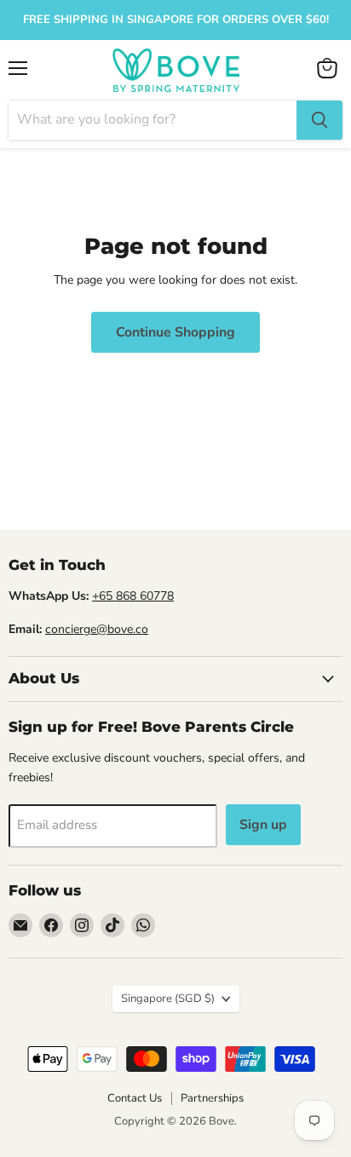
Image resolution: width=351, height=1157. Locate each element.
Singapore (168, 998)
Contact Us (134, 1098)
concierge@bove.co (96, 629)
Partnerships (212, 1098)
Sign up (263, 824)
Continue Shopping (175, 332)
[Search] (319, 120)
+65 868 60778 (133, 596)
